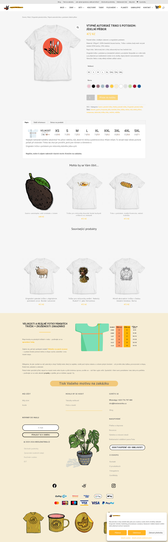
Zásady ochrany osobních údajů (142, 538)
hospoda (104, 110)
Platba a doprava (116, 426)
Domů (24, 17)
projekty (47, 373)
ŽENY (71, 7)
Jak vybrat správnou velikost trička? (87, 2)
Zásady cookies (126, 538)
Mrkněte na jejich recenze (57, 349)
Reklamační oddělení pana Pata (122, 439)
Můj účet (132, 2)
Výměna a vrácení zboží (118, 435)
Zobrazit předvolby (156, 533)
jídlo (109, 110)
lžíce (118, 110)
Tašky (101, 7)
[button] (78, 27)
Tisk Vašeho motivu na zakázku (84, 383)
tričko (103, 112)
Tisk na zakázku (68, 2)
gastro (98, 110)
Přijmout (118, 533)
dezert (93, 110)
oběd (135, 110)
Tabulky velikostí (72, 400)
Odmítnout (137, 533)
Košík (24, 405)
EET (25, 461)
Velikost (91, 66)
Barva (90, 80)
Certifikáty (113, 475)
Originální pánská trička (39, 17)
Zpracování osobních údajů (34, 453)
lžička (123, 110)
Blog (59, 2)
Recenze (112, 430)
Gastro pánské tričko (105, 107)
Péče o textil (71, 405)
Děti (80, 7)
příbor (139, 110)
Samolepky (135, 7)
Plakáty (124, 7)
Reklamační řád (122, 2)
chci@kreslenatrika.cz (118, 403)
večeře (111, 112)
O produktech (114, 466)
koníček (113, 110)
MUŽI (62, 7)
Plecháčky (111, 7)
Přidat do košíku (107, 97)
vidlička (117, 112)
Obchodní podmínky (108, 2)
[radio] (89, 72)
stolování (97, 112)
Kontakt (147, 7)
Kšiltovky (91, 7)
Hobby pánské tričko (120, 107)
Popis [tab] (27, 122)
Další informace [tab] (39, 122)
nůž (131, 110)
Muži (29, 17)
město (127, 110)
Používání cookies (30, 457)
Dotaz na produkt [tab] (56, 122)
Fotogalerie (114, 471)
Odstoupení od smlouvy (127, 447)
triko (107, 112)
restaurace (90, 112)
